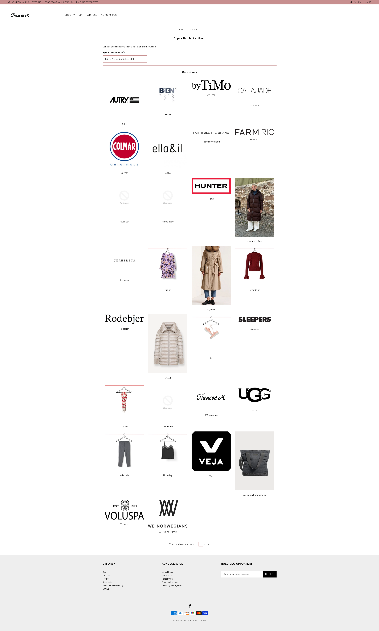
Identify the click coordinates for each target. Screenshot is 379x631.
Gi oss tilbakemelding (113, 585)
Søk (80, 14)
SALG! (168, 378)
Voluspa (124, 524)
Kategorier (108, 582)
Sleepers (254, 329)
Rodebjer (124, 329)
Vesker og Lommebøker (254, 495)
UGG (254, 410)
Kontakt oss (109, 14)
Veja (211, 476)
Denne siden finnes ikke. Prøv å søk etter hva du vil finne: (129, 47)
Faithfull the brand (211, 142)
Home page (168, 222)
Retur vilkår (167, 575)
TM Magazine (211, 415)
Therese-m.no (198, 620)
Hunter (211, 199)
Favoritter (124, 222)
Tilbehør (124, 426)
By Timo (211, 95)
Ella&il (168, 173)
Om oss (92, 14)
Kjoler (168, 290)
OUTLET (107, 589)
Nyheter (211, 309)
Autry (124, 124)
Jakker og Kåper (254, 241)
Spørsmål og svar (170, 582)
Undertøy (167, 475)
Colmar (124, 173)
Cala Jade (254, 105)
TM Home (168, 426)
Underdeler (124, 475)
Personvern (167, 579)
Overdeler (255, 290)
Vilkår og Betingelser (172, 585)
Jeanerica (124, 280)
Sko (211, 358)
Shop (68, 14)
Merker (106, 579)
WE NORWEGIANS (168, 532)
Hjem (181, 30)
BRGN (168, 114)
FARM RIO (255, 139)
